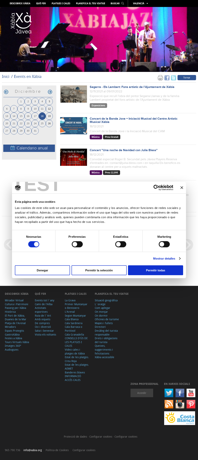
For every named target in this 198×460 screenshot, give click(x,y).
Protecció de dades (76, 436)
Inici (5, 76)
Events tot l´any (44, 300)
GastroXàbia (12, 334)
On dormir (101, 315)
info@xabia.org (32, 450)
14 (14, 116)
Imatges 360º (13, 346)
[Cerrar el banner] (181, 187)
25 (42, 123)
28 (14, 130)
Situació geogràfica (106, 300)
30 (28, 130)
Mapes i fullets (104, 323)
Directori (100, 327)
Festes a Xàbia (13, 338)
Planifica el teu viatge (90, 3)
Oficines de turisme (107, 319)
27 (6, 130)
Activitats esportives (41, 309)
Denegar (42, 270)
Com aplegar (102, 308)
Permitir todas (155, 270)
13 (6, 116)
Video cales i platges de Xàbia (75, 351)
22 (21, 123)
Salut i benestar (44, 330)
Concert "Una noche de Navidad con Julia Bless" (124, 150)
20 (6, 123)
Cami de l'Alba (43, 304)
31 (35, 130)
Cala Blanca (72, 319)
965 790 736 (12, 450)
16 (28, 116)
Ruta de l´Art (43, 315)
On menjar (101, 311)
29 (21, 130)
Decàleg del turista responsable (106, 332)
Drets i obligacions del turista (106, 340)
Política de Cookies (57, 450)
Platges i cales (61, 3)
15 (21, 116)
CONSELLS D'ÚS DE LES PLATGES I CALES (76, 342)
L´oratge (100, 304)
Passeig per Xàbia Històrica (15, 309)
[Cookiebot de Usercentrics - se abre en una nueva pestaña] (156, 188)
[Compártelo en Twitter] (173, 77)
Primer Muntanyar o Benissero (76, 306)
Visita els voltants (45, 334)
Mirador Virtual (14, 300)
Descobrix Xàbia (20, 3)
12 (49, 108)
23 (28, 123)
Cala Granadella (74, 334)
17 (35, 116)
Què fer (41, 3)
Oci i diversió (43, 327)
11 (42, 108)
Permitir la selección (99, 270)
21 (14, 123)
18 (42, 116)
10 (35, 108)
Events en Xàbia (28, 76)
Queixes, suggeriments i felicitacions (104, 349)
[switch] (77, 244)
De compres (42, 323)
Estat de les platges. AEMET (77, 366)
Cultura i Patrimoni (16, 304)
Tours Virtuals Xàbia (17, 342)
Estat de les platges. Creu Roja (77, 359)
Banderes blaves (75, 372)
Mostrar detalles (164, 258)
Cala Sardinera (73, 323)
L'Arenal (70, 311)
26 (49, 123)
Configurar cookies (101, 436)
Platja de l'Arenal (15, 323)
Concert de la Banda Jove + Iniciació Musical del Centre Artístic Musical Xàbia (134, 120)
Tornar (186, 77)
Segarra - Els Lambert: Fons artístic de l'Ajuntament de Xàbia (132, 87)
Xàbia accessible (104, 357)
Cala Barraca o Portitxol (73, 328)
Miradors (10, 327)
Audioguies (11, 349)
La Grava (70, 300)
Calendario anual (32, 148)
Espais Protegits (14, 330)
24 (35, 123)
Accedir (141, 393)
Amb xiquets (42, 319)
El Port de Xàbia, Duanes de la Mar (15, 317)
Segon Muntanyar (75, 315)
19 (49, 116)
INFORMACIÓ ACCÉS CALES (73, 378)
